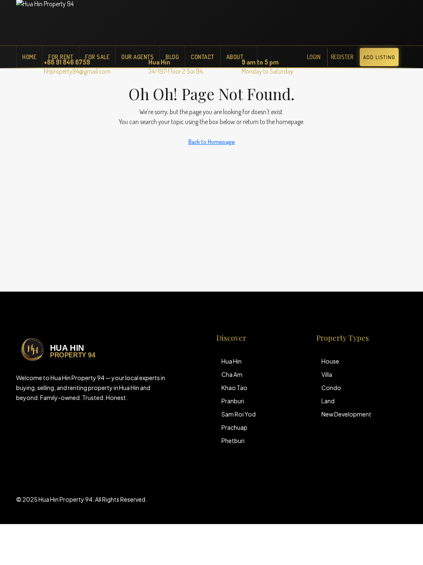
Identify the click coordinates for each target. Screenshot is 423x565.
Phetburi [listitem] (233, 440)
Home (29, 56)
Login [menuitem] (314, 56)
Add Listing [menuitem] (379, 57)
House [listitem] (330, 361)
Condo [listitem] (331, 387)
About (235, 56)
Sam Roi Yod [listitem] (238, 414)
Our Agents (137, 56)
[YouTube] (400, 504)
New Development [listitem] (346, 414)
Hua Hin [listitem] (231, 361)
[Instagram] (385, 504)
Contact (202, 56)
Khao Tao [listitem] (234, 387)
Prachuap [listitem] (234, 427)
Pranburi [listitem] (232, 401)
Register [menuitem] (342, 56)
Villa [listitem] (326, 374)
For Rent (60, 56)
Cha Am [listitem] (231, 374)
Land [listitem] (328, 401)
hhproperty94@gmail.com (77, 71)
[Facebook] (371, 504)
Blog (172, 56)
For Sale (97, 56)
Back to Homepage (211, 142)
